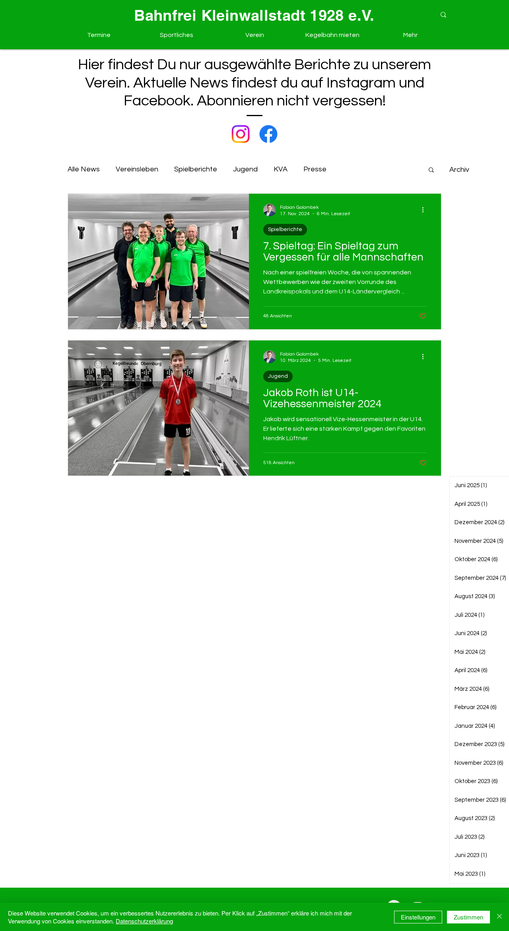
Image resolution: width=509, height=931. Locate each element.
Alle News (84, 169)
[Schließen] (499, 917)
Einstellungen (418, 917)
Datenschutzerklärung (144, 921)
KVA (281, 169)
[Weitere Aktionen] (425, 210)
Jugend (245, 169)
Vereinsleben (137, 169)
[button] (177, 35)
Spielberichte (195, 169)
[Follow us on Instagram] (241, 134)
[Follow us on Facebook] (268, 134)
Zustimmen (468, 917)
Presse (314, 169)
